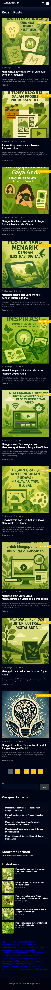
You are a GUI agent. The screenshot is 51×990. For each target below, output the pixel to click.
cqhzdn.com (25, 950)
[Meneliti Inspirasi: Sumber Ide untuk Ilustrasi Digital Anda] (25, 340)
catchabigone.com (27, 947)
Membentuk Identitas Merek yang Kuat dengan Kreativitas (22, 809)
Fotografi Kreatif (44, 171)
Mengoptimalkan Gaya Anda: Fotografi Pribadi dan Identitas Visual (24, 223)
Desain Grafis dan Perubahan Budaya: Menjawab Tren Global (23, 522)
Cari (3, 783)
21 (33, 771)
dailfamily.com (36, 950)
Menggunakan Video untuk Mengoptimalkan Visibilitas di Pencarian (25, 597)
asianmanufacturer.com (25, 942)
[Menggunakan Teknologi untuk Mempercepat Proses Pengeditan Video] (25, 413)
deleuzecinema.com (32, 966)
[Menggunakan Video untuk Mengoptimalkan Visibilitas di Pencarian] (25, 565)
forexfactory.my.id (9, 955)
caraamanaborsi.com (33, 961)
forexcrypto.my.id (9, 953)
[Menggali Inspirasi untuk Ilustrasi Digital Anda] (25, 641)
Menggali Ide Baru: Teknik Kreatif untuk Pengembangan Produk (24, 747)
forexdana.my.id (22, 953)
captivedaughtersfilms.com (13, 961)
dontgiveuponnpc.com (26, 969)
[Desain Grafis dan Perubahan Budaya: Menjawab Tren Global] (25, 489)
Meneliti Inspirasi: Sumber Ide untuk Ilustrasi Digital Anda (22, 372)
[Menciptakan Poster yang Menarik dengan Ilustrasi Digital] (25, 264)
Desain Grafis (44, 470)
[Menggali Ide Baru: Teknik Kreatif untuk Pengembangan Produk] (25, 714)
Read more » (7, 85)
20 (26, 771)
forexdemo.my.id (37, 953)
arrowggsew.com (9, 942)
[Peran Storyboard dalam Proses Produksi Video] (25, 114)
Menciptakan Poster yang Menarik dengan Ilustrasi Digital (21, 296)
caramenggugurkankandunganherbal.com (18, 964)
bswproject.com (38, 958)
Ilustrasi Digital (44, 245)
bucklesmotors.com (10, 945)
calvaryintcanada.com (27, 945)
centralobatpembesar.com (12, 966)
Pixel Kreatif (10, 2)
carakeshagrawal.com (11, 947)
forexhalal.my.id (8, 958)
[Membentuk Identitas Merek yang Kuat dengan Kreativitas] (25, 41)
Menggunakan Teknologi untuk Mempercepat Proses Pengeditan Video (25, 446)
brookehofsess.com (23, 958)
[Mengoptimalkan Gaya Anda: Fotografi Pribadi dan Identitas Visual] (25, 190)
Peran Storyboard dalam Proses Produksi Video (24, 816)
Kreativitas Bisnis (43, 22)
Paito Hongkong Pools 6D (28, 955)
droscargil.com (42, 969)
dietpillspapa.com (9, 969)
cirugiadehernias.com (10, 950)
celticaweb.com (41, 947)
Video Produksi (44, 96)
